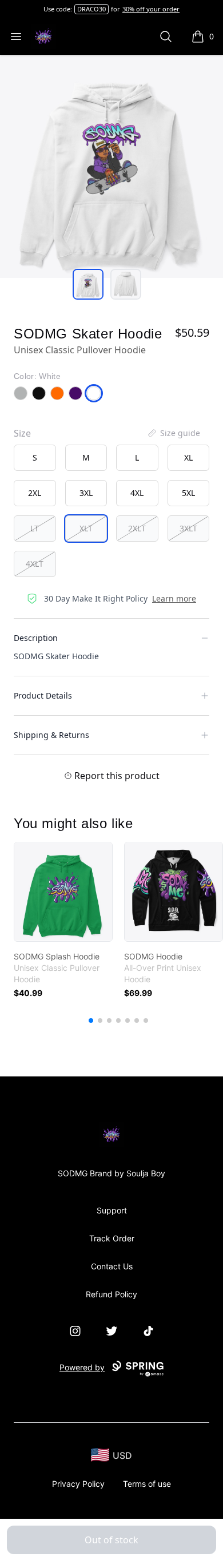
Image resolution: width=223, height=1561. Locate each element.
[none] (173, 433)
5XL (188, 492)
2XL (34, 492)
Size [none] (22, 433)
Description (36, 637)
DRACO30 (91, 9)
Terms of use (147, 1484)
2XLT (137, 528)
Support (112, 1210)
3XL (86, 492)
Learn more (174, 598)
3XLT (188, 528)
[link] (63, 891)
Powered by (82, 1367)
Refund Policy (111, 1294)
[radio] (35, 458)
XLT (86, 528)
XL (188, 457)
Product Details (43, 695)
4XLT (34, 563)
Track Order (111, 1238)
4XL (137, 492)
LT (34, 528)
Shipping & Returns (51, 734)
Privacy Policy (78, 1484)
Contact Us (112, 1266)
